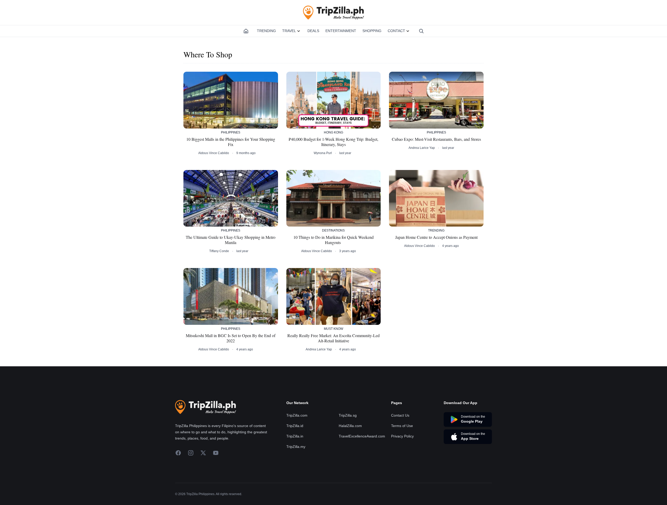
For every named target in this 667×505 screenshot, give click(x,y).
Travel (289, 31)
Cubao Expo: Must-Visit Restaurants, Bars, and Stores (436, 139)
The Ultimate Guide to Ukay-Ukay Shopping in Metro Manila (230, 240)
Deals (313, 31)
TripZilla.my (295, 447)
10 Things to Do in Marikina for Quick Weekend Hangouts (333, 240)
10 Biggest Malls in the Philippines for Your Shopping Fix (230, 142)
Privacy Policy (402, 436)
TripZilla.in (294, 436)
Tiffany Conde (219, 251)
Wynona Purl (323, 153)
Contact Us (400, 415)
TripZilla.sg (348, 415)
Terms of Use (402, 426)
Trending (266, 31)
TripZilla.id (294, 426)
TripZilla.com (296, 415)
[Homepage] (246, 31)
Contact (396, 31)
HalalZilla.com (350, 426)
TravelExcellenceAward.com (362, 436)
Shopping (371, 31)
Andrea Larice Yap (422, 148)
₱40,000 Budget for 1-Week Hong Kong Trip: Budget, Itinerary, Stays (333, 142)
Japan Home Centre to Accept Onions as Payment (436, 237)
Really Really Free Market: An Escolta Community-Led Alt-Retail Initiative (333, 338)
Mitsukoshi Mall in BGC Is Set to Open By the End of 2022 (230, 338)
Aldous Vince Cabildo (213, 153)
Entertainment (340, 31)
